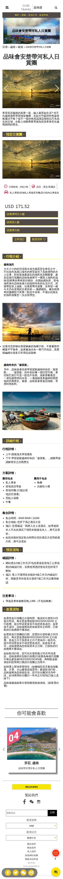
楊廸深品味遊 (31, 859)
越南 (12, 47)
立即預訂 (19, 239)
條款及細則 (31, 863)
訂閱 (52, 812)
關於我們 (31, 844)
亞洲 (5, 47)
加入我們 (31, 851)
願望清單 (37, 239)
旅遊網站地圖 (31, 855)
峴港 (20, 47)
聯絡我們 (31, 847)
